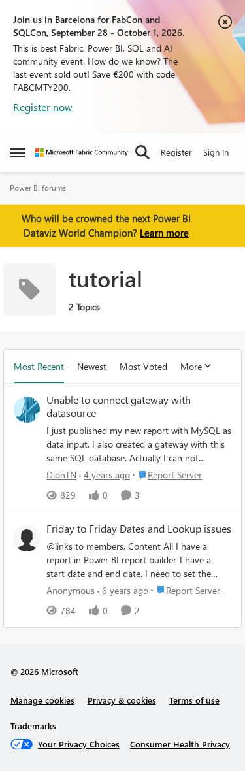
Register (176, 151)
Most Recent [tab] (39, 366)
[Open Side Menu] (17, 152)
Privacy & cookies (122, 700)
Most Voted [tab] (143, 366)
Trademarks (33, 725)
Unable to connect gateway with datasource (118, 406)
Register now (43, 107)
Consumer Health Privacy (180, 743)
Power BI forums (38, 188)
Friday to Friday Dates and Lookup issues (138, 528)
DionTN (61, 474)
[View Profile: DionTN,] (27, 410)
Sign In (216, 151)
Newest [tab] (91, 366)
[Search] (142, 152)
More (191, 366)
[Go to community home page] (81, 152)
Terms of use (194, 700)
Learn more (164, 232)
